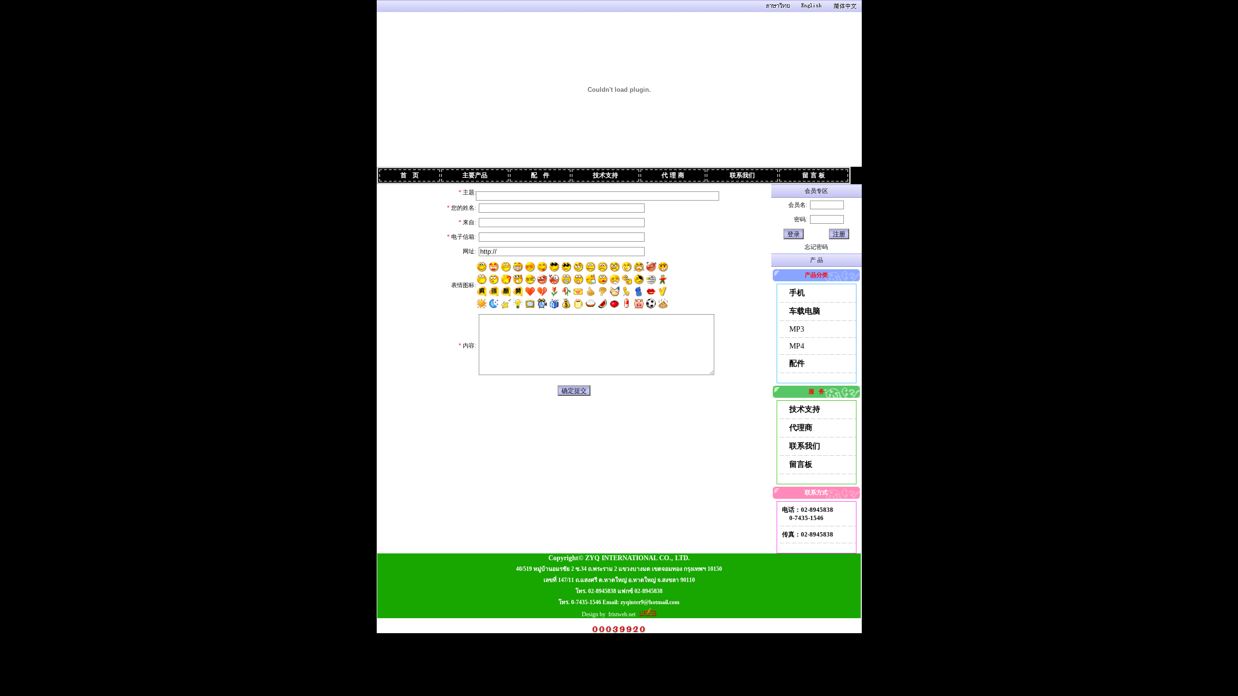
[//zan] (518, 291)
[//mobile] (639, 291)
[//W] (566, 291)
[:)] (482, 267)
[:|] (603, 267)
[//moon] (494, 303)
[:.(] (627, 267)
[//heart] (530, 291)
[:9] (603, 280)
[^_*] (579, 267)
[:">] (530, 267)
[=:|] (530, 280)
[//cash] (566, 303)
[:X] (566, 280)
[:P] (542, 267)
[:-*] (627, 280)
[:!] (518, 280)
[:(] (615, 267)
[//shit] (663, 303)
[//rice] (590, 303)
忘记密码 (816, 247)
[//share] (614, 291)
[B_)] (554, 267)
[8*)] (506, 267)
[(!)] (518, 303)
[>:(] (651, 267)
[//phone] (627, 291)
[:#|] (651, 280)
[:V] (663, 267)
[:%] (542, 280)
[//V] (663, 291)
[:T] (615, 280)
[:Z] (591, 280)
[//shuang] (481, 291)
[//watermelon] (602, 303)
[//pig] (639, 303)
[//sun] (481, 303)
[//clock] (542, 303)
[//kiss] (651, 291)
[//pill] (627, 303)
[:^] (494, 280)
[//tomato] (614, 303)
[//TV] (530, 303)
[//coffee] (578, 303)
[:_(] (639, 267)
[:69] (663, 279)
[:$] (591, 267)
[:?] (506, 280)
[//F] (554, 291)
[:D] (518, 267)
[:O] (554, 280)
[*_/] (639, 280)
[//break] (542, 291)
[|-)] (579, 280)
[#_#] (494, 267)
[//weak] (602, 291)
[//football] (651, 303)
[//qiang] (494, 291)
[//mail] (578, 291)
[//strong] (590, 291)
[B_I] (566, 267)
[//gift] (554, 303)
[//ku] (506, 291)
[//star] (506, 303)
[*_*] (482, 280)
